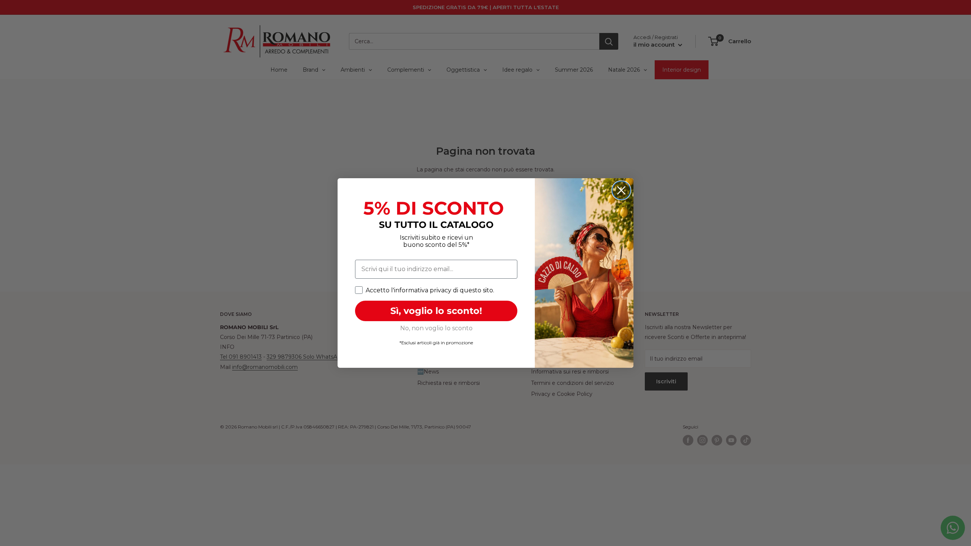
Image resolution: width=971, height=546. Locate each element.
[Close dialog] (621, 190)
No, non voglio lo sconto (436, 328)
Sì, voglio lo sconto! (436, 310)
